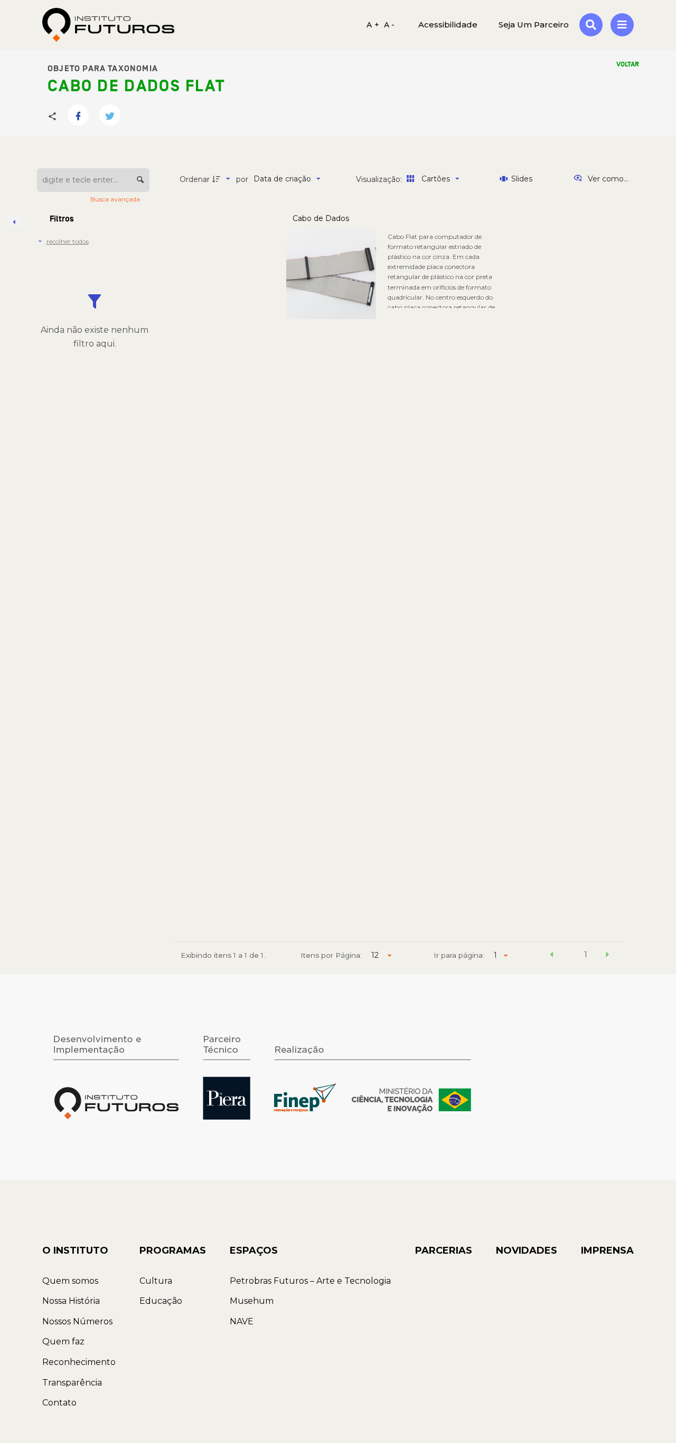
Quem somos (70, 1281)
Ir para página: (459, 955)
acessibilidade (447, 25)
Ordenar (195, 179)
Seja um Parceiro (534, 25)
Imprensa (607, 1250)
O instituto (75, 1250)
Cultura (155, 1281)
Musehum (252, 1301)
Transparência (72, 1383)
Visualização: (380, 179)
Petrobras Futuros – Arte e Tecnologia (310, 1281)
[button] (551, 956)
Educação (160, 1301)
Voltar (627, 64)
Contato (59, 1403)
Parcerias (443, 1250)
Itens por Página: (331, 955)
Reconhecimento (79, 1362)
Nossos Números (77, 1321)
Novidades (526, 1250)
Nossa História (71, 1301)
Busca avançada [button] (116, 199)
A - (389, 24)
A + (373, 24)
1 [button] (585, 954)
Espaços (254, 1250)
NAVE (241, 1321)
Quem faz (63, 1341)
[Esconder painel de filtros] (15, 222)
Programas (172, 1250)
